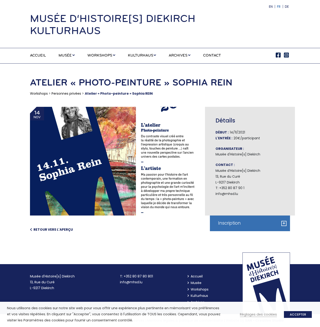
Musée (65, 55)
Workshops (99, 55)
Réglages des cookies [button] (258, 314)
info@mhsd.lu (131, 282)
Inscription (252, 223)
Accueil (38, 55)
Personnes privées (66, 93)
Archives (178, 55)
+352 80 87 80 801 (138, 276)
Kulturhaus (140, 55)
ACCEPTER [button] (298, 314)
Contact (212, 55)
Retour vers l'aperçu (52, 229)
